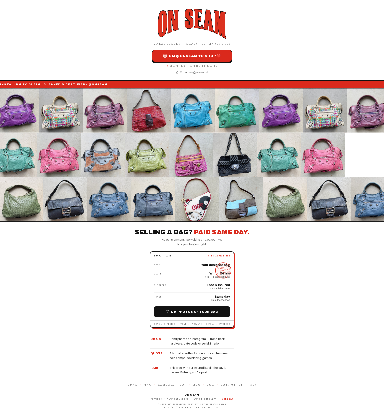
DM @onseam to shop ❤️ (195, 56)
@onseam (228, 398)
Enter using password (194, 72)
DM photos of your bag (194, 311)
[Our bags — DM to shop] (192, 155)
